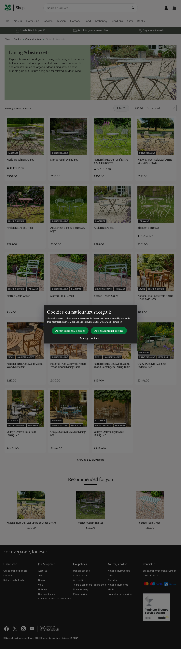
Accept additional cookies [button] (70, 330)
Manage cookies (89, 338)
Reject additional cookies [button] (108, 330)
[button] (174, 8)
